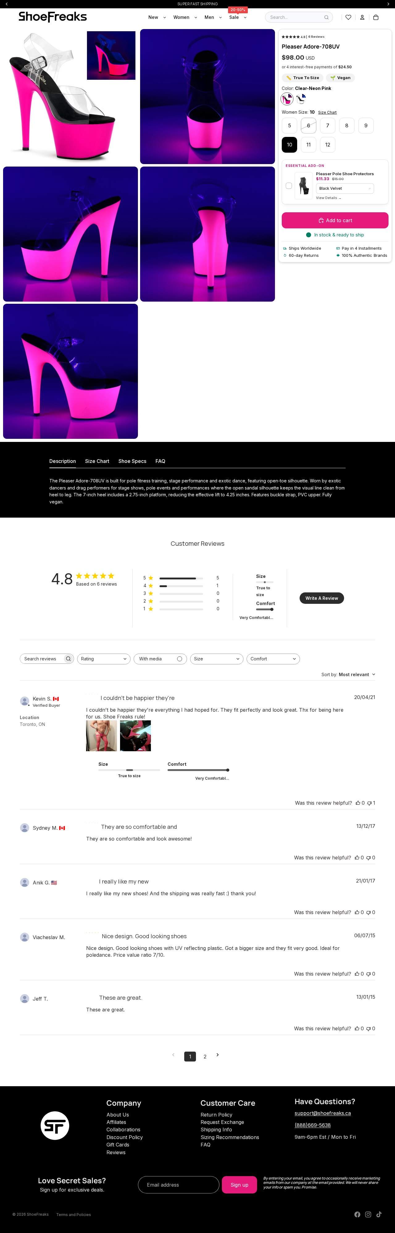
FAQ (205, 1145)
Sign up (239, 1185)
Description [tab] (62, 461)
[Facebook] (357, 1214)
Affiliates (116, 1122)
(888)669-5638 (313, 1125)
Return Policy (216, 1115)
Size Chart (327, 112)
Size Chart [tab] (97, 461)
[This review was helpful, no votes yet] (358, 803)
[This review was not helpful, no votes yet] (368, 857)
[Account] (362, 17)
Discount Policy (124, 1137)
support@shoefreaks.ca (323, 1113)
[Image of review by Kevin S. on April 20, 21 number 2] (135, 735)
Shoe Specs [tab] (132, 461)
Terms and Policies (73, 1214)
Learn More (329, 198)
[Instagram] (368, 1214)
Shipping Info (216, 1129)
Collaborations (123, 1129)
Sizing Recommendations (230, 1137)
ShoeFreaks (38, 1214)
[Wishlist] (348, 17)
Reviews (116, 1152)
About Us (117, 1115)
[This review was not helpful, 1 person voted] (369, 803)
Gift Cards (117, 1145)
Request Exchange (222, 1122)
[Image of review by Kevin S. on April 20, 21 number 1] (101, 735)
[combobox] (104, 659)
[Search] (326, 17)
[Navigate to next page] (220, 1055)
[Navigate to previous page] (175, 1055)
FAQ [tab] (160, 461)
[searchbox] (41, 658)
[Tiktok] (379, 1214)
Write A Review (322, 598)
